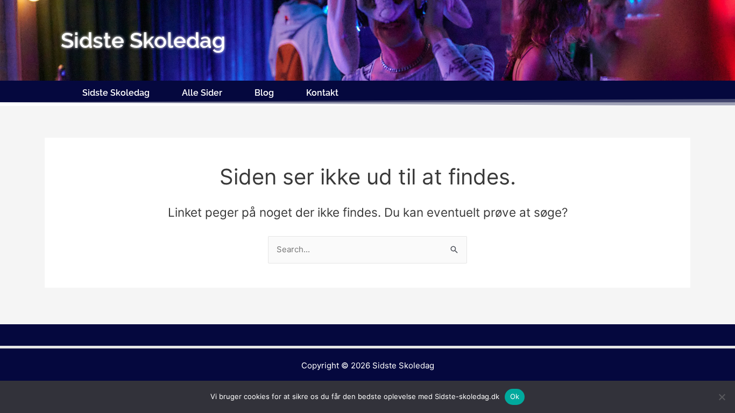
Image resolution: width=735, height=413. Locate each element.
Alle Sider (202, 93)
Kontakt (322, 93)
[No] (721, 396)
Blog (264, 93)
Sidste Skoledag (116, 93)
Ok (515, 396)
